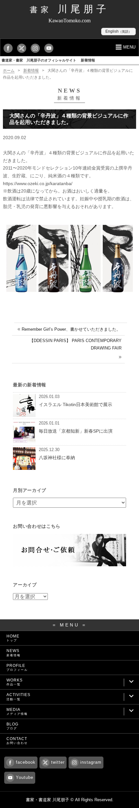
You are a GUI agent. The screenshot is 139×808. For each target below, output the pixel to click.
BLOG (12, 726)
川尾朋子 (69, 9)
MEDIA (17, 711)
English (118, 31)
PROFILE (17, 667)
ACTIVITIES (18, 696)
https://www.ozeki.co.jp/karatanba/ (37, 183)
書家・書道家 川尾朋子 (47, 799)
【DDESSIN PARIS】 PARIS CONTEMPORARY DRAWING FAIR (75, 344)
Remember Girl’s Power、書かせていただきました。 (71, 329)
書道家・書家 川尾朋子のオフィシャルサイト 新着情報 (48, 60)
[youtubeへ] (50, 48)
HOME (12, 638)
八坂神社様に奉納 (57, 457)
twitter (58, 762)
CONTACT (17, 740)
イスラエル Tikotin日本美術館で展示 (75, 404)
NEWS (13, 652)
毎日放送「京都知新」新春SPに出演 (75, 431)
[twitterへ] (23, 48)
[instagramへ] (37, 48)
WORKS (14, 682)
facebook (26, 762)
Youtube (24, 777)
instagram (91, 762)
